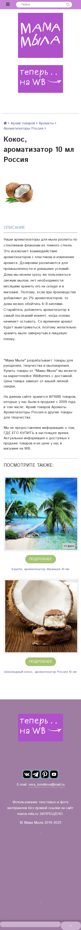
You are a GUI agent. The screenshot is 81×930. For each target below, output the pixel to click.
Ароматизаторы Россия (23, 128)
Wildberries (41, 376)
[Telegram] (36, 774)
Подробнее (40, 559)
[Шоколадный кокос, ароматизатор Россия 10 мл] (41, 616)
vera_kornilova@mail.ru (47, 784)
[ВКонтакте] (27, 774)
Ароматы (46, 123)
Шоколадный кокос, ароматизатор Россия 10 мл (40, 672)
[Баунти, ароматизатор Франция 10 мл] (41, 513)
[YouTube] (54, 774)
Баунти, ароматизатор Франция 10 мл (40, 569)
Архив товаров (23, 123)
